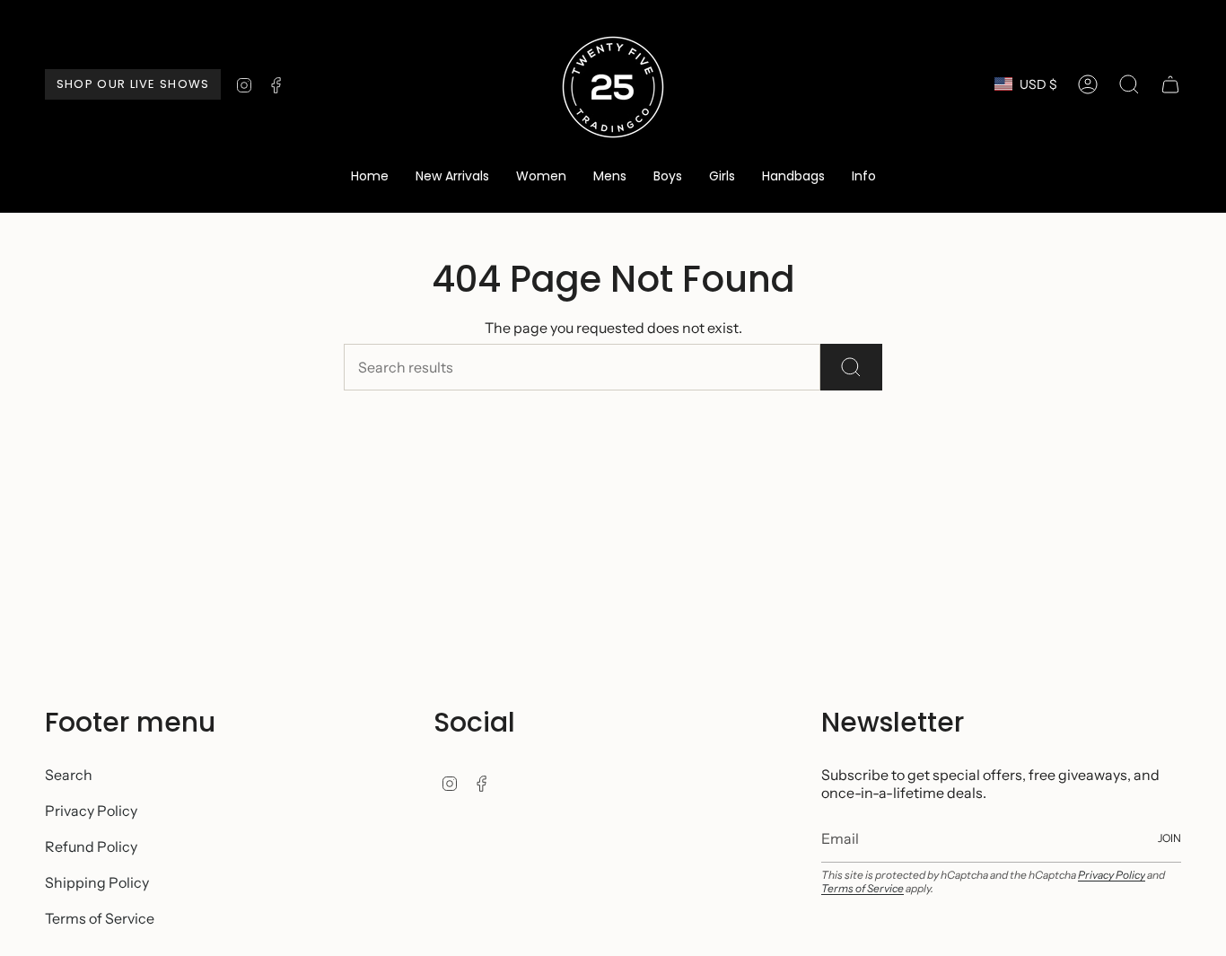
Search (68, 775)
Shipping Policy (97, 882)
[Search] (851, 367)
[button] (541, 177)
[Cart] (1170, 84)
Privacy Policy (91, 811)
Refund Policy (91, 846)
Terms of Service (99, 918)
